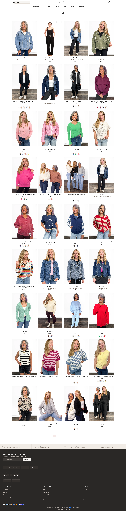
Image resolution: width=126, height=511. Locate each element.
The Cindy (75, 286)
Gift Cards (5, 492)
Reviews (84, 494)
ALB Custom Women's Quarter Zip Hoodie (24, 241)
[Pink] (29, 107)
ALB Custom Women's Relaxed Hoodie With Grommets (50, 330)
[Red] (51, 199)
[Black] (19, 107)
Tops (72, 6)
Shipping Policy (46, 492)
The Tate (24, 57)
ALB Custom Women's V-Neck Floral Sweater (50, 194)
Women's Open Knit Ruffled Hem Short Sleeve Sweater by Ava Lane (101, 148)
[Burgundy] (98, 107)
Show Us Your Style (87, 497)
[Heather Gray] (102, 336)
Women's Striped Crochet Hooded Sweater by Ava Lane (24, 287)
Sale (90, 6)
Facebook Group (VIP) (7, 497)
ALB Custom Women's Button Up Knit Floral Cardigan (76, 423)
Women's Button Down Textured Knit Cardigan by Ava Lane (24, 330)
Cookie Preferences (76, 507)
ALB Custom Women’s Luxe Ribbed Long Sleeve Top (102, 330)
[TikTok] (11, 475)
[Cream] (49, 199)
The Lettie (101, 286)
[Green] (106, 107)
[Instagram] (7, 475)
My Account (5, 489)
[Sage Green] (73, 336)
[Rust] (28, 245)
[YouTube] (17, 475)
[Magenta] (100, 107)
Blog (84, 499)
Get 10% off (26, 459)
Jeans (48, 6)
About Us (85, 489)
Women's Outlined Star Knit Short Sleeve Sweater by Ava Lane (50, 241)
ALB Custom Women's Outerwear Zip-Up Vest (76, 241)
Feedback (45, 499)
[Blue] (27, 107)
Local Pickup (5, 499)
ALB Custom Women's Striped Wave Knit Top (50, 376)
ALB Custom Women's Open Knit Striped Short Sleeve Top (76, 377)
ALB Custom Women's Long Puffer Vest (76, 101)
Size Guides (5, 494)
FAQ (84, 492)
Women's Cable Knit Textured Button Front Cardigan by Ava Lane (50, 148)
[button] (112, 2)
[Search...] (13, 2)
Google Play (16, 480)
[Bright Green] (99, 336)
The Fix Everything (50, 57)
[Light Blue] (78, 336)
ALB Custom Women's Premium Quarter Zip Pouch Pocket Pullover (102, 102)
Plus (65, 6)
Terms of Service (49, 507)
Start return (17, 467)
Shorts (57, 6)
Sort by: (99, 18)
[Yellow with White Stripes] (77, 382)
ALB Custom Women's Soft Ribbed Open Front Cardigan (24, 102)
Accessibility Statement (48, 494)
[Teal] (25, 245)
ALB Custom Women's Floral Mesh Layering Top (24, 423)
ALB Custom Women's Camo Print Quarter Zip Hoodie (50, 423)
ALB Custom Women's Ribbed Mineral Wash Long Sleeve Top (76, 148)
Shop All (81, 6)
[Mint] (103, 381)
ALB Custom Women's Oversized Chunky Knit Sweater (76, 195)
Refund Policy (46, 489)
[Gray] (78, 200)
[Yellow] (28, 154)
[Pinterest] (14, 475)
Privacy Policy (56, 507)
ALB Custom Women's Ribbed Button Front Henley (24, 148)
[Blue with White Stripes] (75, 382)
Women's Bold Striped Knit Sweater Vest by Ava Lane (24, 377)
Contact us (25, 467)
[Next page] (71, 436)
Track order (8, 467)
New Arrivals (37, 6)
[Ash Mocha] (24, 107)
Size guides (34, 467)
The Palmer (50, 286)
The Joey (50, 101)
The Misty (76, 57)
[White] (21, 107)
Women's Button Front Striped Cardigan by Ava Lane (102, 241)
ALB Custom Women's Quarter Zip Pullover (24, 194)
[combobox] (22, 2)
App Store (8, 480)
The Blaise (101, 194)
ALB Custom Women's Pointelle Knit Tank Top (101, 376)
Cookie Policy (46, 497)
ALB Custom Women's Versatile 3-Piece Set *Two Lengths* (101, 423)
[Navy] (76, 106)
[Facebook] (4, 475)
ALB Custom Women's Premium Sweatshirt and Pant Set (76, 330)
